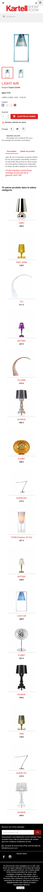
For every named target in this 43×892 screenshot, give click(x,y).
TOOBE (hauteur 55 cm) (21, 537)
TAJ (21, 301)
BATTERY (22, 341)
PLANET (21, 459)
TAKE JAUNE (21, 262)
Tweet (17, 129)
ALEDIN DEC (21, 498)
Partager (11, 129)
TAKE (21, 734)
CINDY (21, 223)
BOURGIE (22, 419)
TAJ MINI (21, 380)
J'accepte (20, 888)
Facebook (4, 857)
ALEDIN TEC (21, 773)
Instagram (10, 857)
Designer (5, 87)
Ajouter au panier (24, 116)
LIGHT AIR (21, 616)
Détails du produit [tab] (27, 151)
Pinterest (23, 129)
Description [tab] (11, 151)
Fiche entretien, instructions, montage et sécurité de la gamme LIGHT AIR (18, 172)
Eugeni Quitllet (14, 87)
